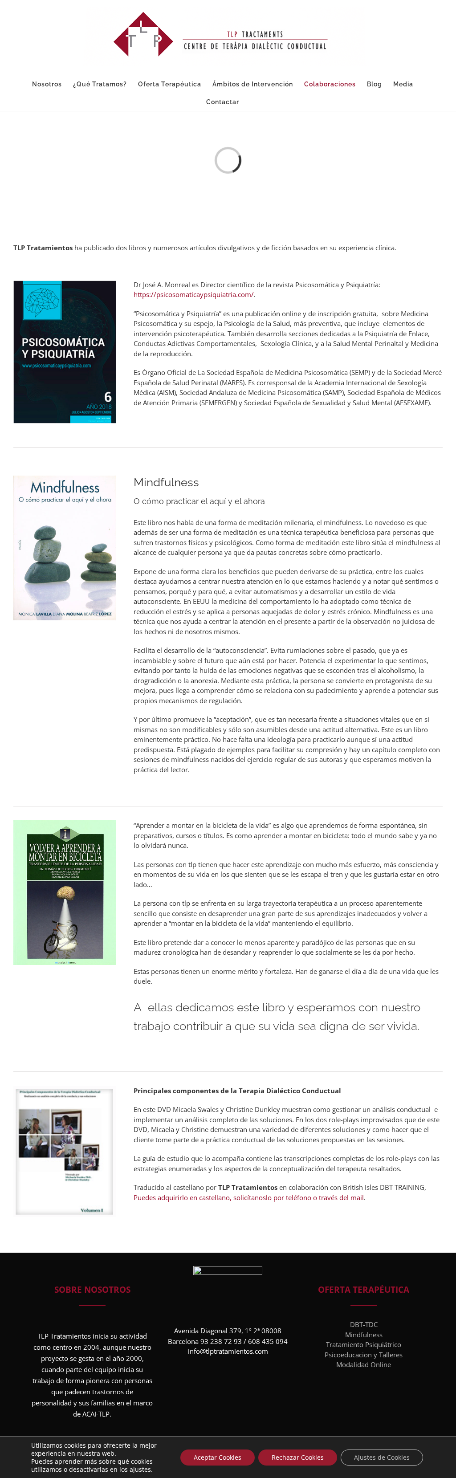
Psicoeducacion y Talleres (364, 1354)
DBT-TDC (364, 1324)
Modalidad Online (363, 1364)
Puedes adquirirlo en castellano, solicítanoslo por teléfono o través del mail (249, 1197)
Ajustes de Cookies (382, 1457)
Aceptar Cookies (217, 1457)
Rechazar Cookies (298, 1457)
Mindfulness (364, 1334)
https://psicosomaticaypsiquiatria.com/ (194, 294)
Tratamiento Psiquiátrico (363, 1344)
